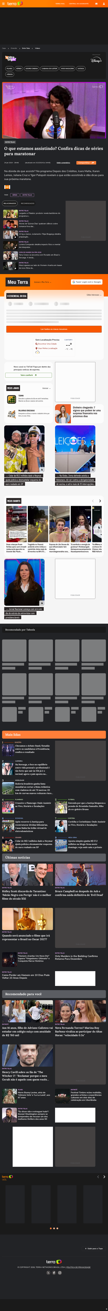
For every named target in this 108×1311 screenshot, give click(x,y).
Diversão (14, 48)
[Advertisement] (75, 978)
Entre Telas (26, 48)
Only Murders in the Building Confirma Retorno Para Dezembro (76, 957)
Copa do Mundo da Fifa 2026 (30, 252)
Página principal (15, 4)
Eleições (18, 742)
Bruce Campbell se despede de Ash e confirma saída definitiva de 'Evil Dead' (79, 893)
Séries (14, 195)
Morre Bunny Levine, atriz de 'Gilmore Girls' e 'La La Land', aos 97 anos (34, 1095)
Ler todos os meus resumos (54, 329)
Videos (37, 48)
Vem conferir (27, 375)
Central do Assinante (79, 4)
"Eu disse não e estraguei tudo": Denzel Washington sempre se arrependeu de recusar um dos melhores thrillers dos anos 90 (33, 1115)
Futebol (71, 800)
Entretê (5, 1024)
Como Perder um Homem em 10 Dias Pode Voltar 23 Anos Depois (26, 976)
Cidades (18, 838)
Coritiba (71, 818)
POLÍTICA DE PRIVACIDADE (78, 1267)
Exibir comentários (63, 163)
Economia (19, 818)
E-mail (96, 4)
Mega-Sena (72, 838)
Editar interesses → (94, 294)
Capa (4, 48)
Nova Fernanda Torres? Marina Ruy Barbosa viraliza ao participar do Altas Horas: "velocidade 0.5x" (78, 1031)
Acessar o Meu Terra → (42, 282)
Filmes (20, 1090)
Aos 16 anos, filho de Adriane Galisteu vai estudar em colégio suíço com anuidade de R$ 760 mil (27, 1031)
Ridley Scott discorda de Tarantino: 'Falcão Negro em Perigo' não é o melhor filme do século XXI (26, 895)
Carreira (19, 761)
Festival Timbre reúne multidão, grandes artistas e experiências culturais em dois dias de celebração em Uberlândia (86, 1096)
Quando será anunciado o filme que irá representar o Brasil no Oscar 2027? (26, 937)
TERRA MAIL (60, 4)
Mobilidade (19, 780)
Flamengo (19, 800)
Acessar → (47, 388)
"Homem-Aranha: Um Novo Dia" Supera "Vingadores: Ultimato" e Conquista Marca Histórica (34, 958)
